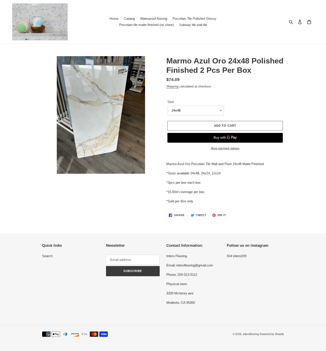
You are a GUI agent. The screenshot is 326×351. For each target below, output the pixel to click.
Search (47, 256)
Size (170, 102)
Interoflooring (251, 334)
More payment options (225, 148)
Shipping (172, 86)
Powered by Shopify (272, 334)
